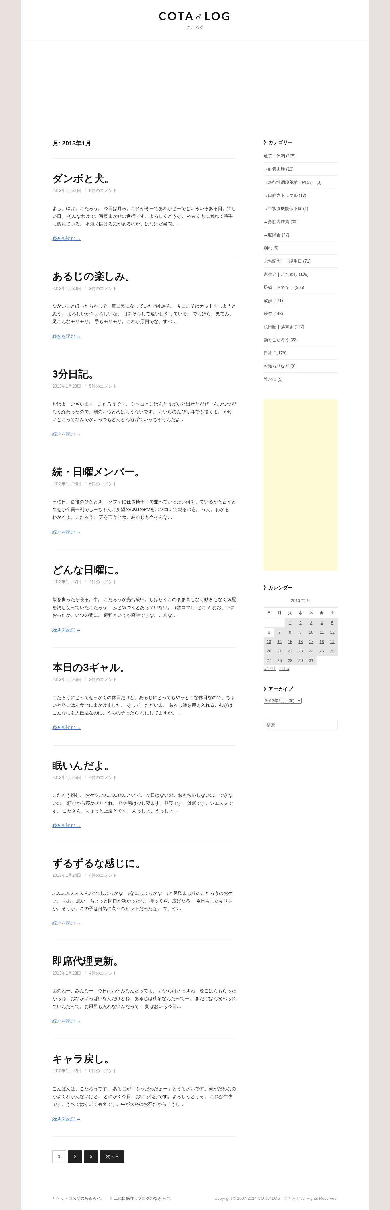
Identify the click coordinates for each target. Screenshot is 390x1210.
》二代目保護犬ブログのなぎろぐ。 (142, 1198)
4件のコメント (103, 581)
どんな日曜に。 (88, 570)
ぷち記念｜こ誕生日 (283, 261)
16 (300, 641)
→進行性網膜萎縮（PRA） (289, 182)
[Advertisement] (195, 96)
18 (321, 641)
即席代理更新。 (87, 961)
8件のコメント (103, 1070)
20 (269, 651)
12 (332, 632)
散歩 (268, 300)
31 (311, 660)
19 (332, 641)
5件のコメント (103, 190)
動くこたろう (276, 339)
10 (311, 632)
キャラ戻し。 (83, 1059)
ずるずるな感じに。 (99, 863)
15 (290, 641)
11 (322, 632)
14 (279, 641)
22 (290, 651)
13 (269, 641)
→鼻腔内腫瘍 (276, 221)
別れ (268, 247)
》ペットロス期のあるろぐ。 (78, 1198)
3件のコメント (103, 288)
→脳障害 (272, 234)
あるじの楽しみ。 (93, 276)
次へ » (112, 1156)
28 (279, 660)
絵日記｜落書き (278, 326)
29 (290, 660)
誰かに (270, 379)
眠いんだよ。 (83, 765)
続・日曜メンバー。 (98, 472)
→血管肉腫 (274, 169)
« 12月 (270, 668)
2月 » (284, 668)
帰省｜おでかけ (278, 287)
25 (321, 651)
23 (300, 651)
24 (311, 651)
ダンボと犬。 (83, 178)
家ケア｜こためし (281, 274)
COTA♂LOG (195, 16)
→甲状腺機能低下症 (283, 208)
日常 (268, 352)
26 (332, 651)
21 (279, 651)
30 (300, 660)
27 (269, 660)
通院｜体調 (274, 155)
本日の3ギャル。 (91, 667)
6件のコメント (103, 483)
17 (311, 641)
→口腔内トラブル (281, 195)
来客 (268, 313)
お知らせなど (276, 366)
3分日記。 (75, 374)
